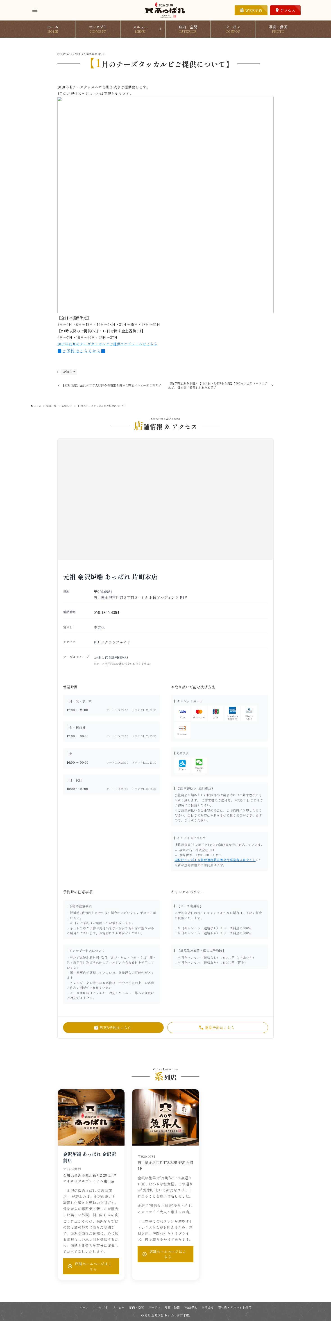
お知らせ (69, 372)
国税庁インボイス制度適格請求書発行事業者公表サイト (215, 860)
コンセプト (100, 1307)
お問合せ (208, 1307)
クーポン (154, 1307)
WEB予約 (190, 1307)
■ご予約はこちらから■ (81, 351)
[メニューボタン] (34, 10)
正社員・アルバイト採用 (234, 1307)
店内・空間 (136, 1307)
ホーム (84, 1307)
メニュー (119, 1307)
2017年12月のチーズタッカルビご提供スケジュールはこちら (107, 344)
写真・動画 (172, 1307)
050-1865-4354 (106, 612)
